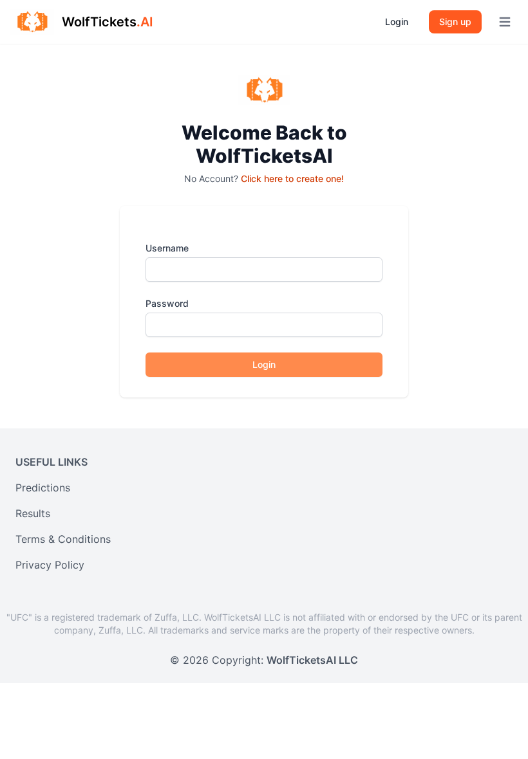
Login (396, 21)
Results (32, 513)
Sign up (455, 21)
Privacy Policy (49, 564)
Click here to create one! (292, 178)
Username (167, 247)
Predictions (42, 487)
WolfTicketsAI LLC (312, 660)
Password (167, 303)
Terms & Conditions (63, 539)
